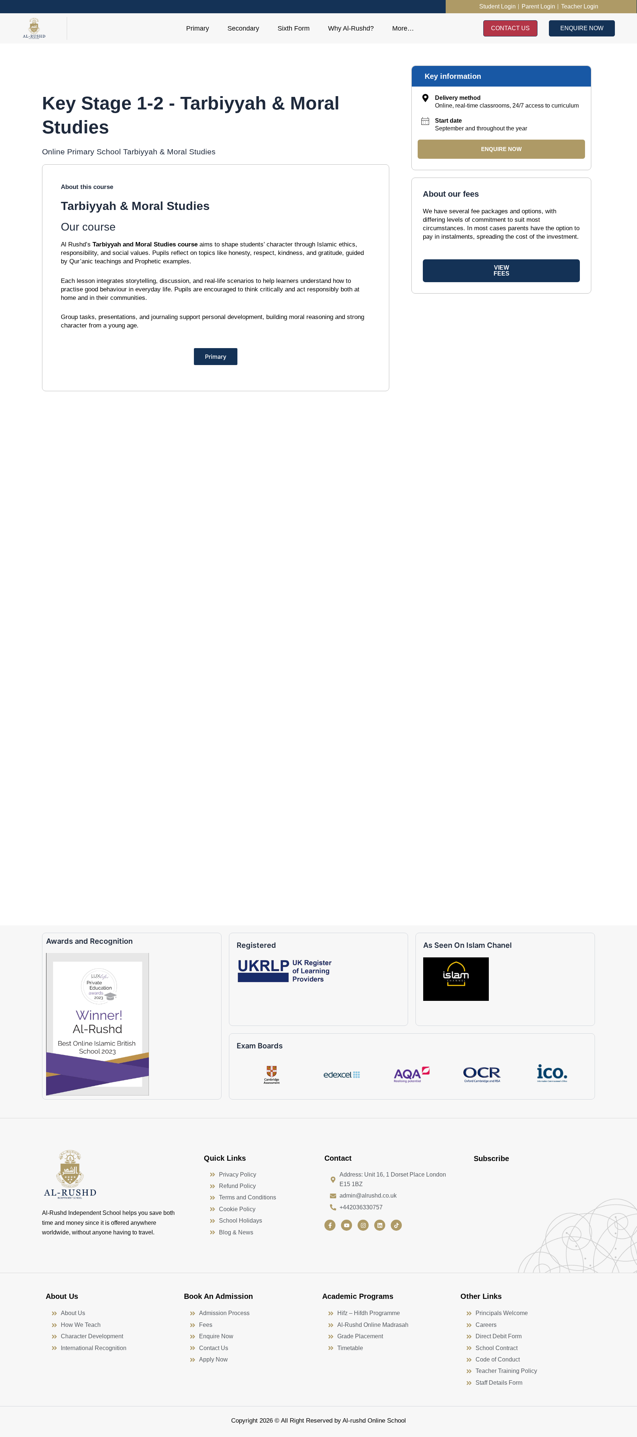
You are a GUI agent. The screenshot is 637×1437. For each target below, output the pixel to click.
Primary (197, 28)
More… (403, 28)
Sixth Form (294, 28)
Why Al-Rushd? (351, 28)
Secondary (243, 28)
